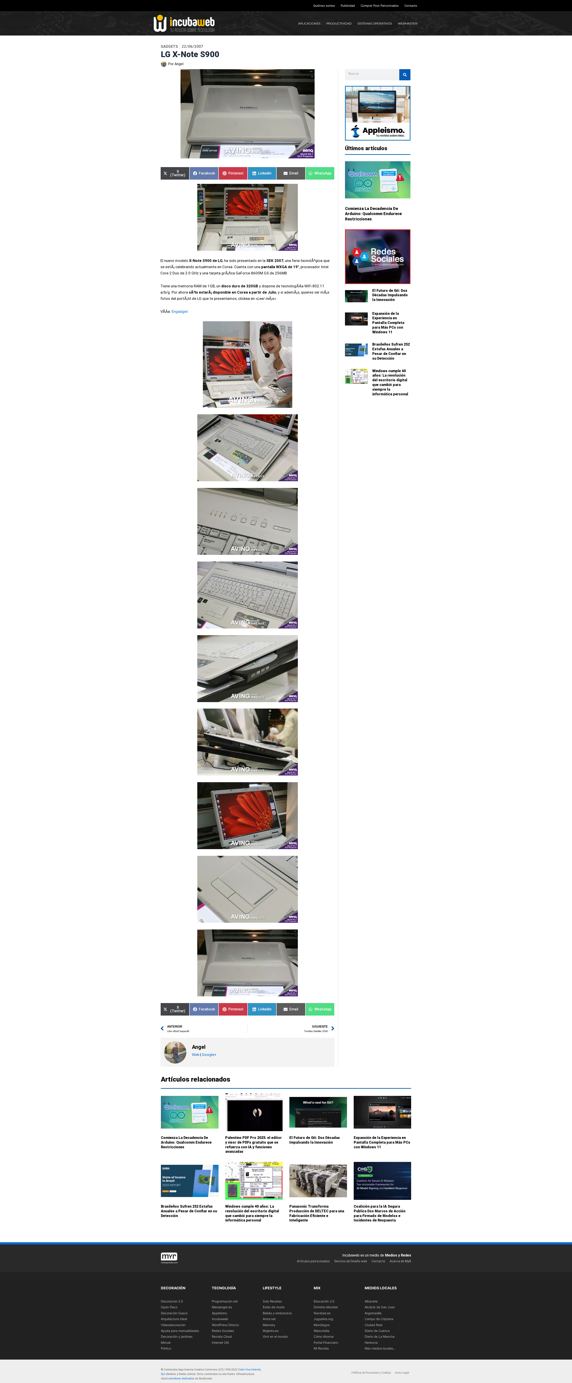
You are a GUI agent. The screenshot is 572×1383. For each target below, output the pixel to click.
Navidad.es (322, 1313)
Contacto (410, 5)
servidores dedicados (181, 1378)
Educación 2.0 (324, 1301)
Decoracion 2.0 (172, 1301)
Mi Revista (321, 1348)
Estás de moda (273, 1307)
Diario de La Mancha (380, 1336)
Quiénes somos (324, 5)
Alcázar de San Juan (380, 1307)
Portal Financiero (326, 1342)
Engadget (180, 311)
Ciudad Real (373, 1325)
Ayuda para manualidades (180, 1331)
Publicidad (348, 5)
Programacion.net (225, 1301)
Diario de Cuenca (377, 1331)
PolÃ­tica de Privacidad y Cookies (371, 1372)
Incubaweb (220, 1319)
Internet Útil (220, 1342)
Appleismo (219, 1313)
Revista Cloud (222, 1336)
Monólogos (322, 1325)
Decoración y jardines (176, 1336)
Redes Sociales (223, 1331)
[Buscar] (404, 74)
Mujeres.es (270, 1331)
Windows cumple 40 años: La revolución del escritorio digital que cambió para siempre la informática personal (390, 382)
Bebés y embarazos (277, 1313)
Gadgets (169, 46)
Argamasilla (373, 1313)
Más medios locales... (380, 1348)
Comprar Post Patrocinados (380, 5)
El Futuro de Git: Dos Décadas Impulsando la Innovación (390, 295)
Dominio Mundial (326, 1307)
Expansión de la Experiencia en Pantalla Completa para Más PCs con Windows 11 (388, 322)
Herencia (371, 1342)
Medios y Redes (398, 1255)
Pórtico (166, 1348)
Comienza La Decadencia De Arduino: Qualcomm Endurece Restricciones (373, 213)
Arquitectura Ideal (174, 1319)
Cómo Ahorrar (324, 1336)
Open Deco (169, 1307)
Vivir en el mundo (275, 1336)
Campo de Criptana (379, 1319)
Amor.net (269, 1319)
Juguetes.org (323, 1319)
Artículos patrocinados (313, 1261)
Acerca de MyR (400, 1261)
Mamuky (269, 1325)
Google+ (209, 1054)
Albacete (371, 1301)
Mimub (166, 1342)
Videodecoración (173, 1325)
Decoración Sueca (174, 1313)
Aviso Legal (402, 1372)
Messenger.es (222, 1307)
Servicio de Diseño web (350, 1261)
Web (195, 1054)
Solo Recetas (272, 1301)
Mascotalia (321, 1331)
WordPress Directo (225, 1325)
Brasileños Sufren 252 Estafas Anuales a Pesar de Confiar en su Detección (391, 351)
